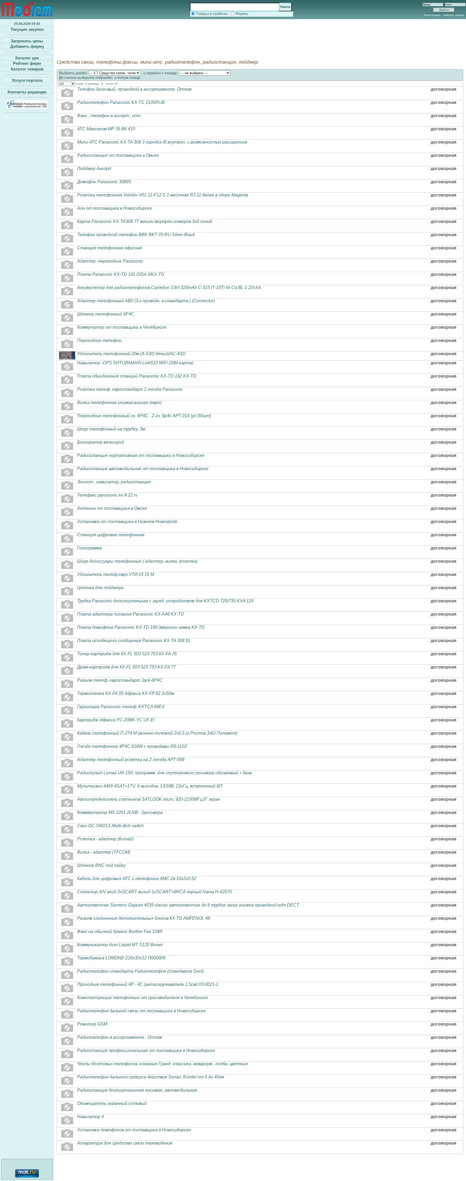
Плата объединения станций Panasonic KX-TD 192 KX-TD (136, 376)
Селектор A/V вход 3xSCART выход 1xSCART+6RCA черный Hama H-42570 (154, 892)
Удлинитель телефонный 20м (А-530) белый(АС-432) (131, 353)
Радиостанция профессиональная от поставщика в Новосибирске (146, 1050)
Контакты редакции (27, 91)
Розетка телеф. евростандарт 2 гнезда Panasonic (130, 389)
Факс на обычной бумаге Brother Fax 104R (120, 931)
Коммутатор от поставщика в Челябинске (122, 327)
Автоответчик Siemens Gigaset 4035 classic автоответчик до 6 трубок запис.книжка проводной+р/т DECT (188, 905)
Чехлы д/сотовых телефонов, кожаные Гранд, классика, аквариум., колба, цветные (162, 1063)
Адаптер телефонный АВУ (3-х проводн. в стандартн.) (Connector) (146, 300)
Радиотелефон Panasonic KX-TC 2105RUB (121, 102)
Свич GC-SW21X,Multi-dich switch (110, 825)
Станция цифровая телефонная (111, 534)
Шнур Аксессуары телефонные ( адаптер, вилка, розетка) (137, 561)
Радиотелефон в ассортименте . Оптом (119, 1037)
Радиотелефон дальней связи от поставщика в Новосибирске (141, 1011)
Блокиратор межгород (100, 442)
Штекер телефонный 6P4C (105, 314)
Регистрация (432, 15)
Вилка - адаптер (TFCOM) (103, 852)
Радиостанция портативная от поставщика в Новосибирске (140, 455)
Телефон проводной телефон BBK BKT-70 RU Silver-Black (136, 234)
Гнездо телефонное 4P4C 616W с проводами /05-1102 (132, 746)
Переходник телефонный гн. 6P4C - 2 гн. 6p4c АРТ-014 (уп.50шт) (144, 415)
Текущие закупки (27, 29)
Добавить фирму (27, 46)
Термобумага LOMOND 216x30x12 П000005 (121, 958)
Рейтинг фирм (27, 63)
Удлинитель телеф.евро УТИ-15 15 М (115, 574)
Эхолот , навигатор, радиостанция (114, 482)
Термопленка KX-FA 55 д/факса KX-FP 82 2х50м (125, 693)
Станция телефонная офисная (109, 248)
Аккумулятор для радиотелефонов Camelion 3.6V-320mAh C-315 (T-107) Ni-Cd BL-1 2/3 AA (169, 287)
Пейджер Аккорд (94, 168)
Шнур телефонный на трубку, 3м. (111, 429)
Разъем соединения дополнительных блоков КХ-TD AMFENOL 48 (143, 918)
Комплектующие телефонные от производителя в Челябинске (142, 997)
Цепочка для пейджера (100, 587)
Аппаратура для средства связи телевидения (124, 1143)
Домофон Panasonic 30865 (104, 181)
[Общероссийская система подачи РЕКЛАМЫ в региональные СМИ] (27, 107)
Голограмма (89, 548)
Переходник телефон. (99, 340)
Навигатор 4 (90, 1116)
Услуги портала (27, 80)
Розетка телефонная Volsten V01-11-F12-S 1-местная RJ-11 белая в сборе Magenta (162, 195)
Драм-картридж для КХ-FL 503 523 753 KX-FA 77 (126, 667)
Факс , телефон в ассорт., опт (109, 115)
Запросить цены (27, 40)
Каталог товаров (27, 68)
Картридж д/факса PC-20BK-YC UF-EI (116, 720)
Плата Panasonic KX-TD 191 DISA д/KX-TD (120, 274)
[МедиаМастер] (27, 17)
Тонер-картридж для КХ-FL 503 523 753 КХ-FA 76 (127, 653)
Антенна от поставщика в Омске (112, 508)
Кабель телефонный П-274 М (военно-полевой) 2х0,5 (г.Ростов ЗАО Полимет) (157, 733)
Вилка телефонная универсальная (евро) (119, 402)
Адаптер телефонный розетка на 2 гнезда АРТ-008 (130, 759)
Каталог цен (27, 57)
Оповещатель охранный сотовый (112, 1103)
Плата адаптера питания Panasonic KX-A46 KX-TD (130, 614)
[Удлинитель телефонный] (67, 358)
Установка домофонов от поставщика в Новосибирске (134, 1130)
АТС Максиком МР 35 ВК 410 (106, 129)
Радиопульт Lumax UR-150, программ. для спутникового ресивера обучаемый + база (164, 773)
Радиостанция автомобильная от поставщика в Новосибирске (142, 468)
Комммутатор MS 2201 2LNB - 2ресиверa (120, 812)
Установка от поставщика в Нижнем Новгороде (127, 521)
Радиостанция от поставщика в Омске (118, 155)
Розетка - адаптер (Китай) (105, 839)
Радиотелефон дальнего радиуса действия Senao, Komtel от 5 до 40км (150, 1077)
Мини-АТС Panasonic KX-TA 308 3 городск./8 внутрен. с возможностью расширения (162, 142)
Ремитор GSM (92, 1024)
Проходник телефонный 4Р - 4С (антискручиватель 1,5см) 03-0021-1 (147, 984)
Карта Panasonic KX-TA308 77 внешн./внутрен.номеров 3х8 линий (144, 221)
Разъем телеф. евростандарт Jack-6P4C (120, 680)
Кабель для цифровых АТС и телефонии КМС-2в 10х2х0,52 (136, 878)
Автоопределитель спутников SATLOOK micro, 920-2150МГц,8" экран (148, 799)
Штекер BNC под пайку (101, 865)
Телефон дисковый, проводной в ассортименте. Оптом (134, 89)
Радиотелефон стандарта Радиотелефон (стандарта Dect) (140, 971)
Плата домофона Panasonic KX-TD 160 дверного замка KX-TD (141, 627)
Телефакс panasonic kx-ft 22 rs (107, 495)
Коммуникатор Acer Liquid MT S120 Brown (120, 944)
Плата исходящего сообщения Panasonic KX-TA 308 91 (133, 640)
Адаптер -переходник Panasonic (110, 261)
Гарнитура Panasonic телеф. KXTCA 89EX (121, 706)
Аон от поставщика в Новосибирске (114, 208)
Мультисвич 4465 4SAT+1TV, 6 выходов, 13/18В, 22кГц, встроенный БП (149, 786)
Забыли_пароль (454, 15)
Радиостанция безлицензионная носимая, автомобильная (137, 1090)
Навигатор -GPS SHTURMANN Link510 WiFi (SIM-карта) (135, 363)
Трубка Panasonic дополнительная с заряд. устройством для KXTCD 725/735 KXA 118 (165, 601)
